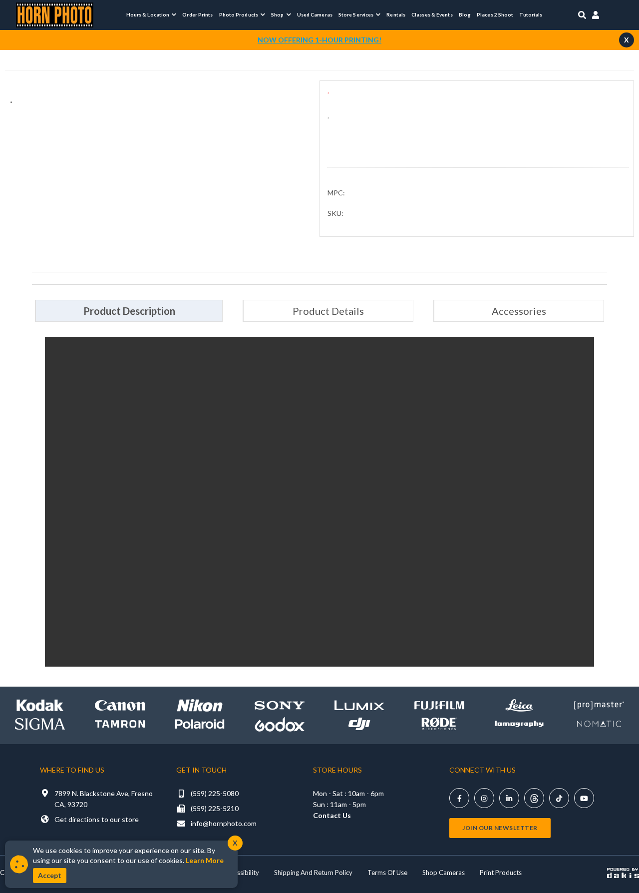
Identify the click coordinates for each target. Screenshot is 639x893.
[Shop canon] (120, 705)
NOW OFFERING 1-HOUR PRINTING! (319, 39)
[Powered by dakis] (623, 873)
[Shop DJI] (359, 724)
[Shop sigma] (40, 724)
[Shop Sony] (280, 705)
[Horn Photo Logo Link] (54, 13)
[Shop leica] (519, 705)
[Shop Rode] (439, 724)
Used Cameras (314, 14)
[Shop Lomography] (519, 724)
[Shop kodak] (40, 705)
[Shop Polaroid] (200, 724)
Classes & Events (432, 14)
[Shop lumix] (359, 705)
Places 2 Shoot (495, 14)
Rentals (395, 14)
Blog (465, 14)
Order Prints (197, 14)
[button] (151, 14)
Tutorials (530, 14)
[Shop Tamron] (120, 724)
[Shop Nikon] (200, 705)
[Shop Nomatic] (599, 724)
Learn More (205, 860)
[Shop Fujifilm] (439, 705)
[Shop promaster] (599, 705)
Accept (49, 875)
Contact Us (332, 815)
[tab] (129, 311)
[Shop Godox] (280, 724)
